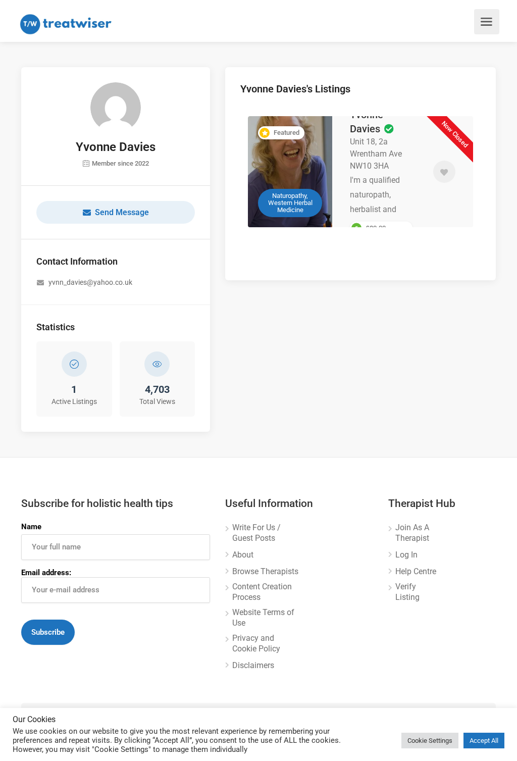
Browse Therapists (265, 571)
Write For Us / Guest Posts (256, 533)
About (242, 555)
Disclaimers (253, 665)
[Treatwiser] (68, 23)
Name (31, 526)
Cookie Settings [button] (429, 740)
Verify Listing (407, 592)
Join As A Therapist (412, 533)
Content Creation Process (262, 592)
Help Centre (415, 571)
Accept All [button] (484, 740)
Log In (406, 555)
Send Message (122, 212)
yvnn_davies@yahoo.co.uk (90, 282)
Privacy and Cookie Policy (256, 643)
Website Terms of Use (263, 617)
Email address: (46, 572)
